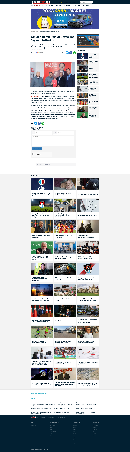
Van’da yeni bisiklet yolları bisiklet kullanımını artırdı (86, 342)
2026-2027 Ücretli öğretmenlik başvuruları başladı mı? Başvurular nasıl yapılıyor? (41, 363)
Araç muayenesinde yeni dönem (92, 89)
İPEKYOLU (88, 5)
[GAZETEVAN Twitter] (45, 449)
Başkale (74, 427)
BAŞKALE (53, 5)
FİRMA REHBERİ (57, 2)
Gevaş (74, 437)
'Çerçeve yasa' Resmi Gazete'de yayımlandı (88, 363)
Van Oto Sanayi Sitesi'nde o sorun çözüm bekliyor (63, 342)
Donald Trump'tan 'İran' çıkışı (64, 321)
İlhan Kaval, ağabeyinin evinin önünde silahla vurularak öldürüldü (93, 82)
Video (94, 427)
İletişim (94, 435)
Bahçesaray (75, 425)
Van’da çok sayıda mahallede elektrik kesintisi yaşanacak (41, 299)
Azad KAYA (55, 417)
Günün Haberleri (53, 431)
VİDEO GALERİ (73, 2)
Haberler (33, 31)
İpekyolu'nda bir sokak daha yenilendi (84, 402)
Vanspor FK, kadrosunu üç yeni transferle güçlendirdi (87, 278)
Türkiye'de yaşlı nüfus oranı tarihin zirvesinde (93, 63)
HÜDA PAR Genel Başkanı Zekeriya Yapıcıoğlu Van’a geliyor (92, 115)
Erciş (74, 435)
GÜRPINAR (68, 5)
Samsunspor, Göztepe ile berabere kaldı (63, 363)
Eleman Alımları (53, 425)
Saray (74, 441)
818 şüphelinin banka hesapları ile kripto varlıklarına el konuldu (42, 384)
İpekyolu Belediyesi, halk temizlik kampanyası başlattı (86, 405)
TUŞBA (83, 5)
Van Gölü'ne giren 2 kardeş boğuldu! (61, 412)
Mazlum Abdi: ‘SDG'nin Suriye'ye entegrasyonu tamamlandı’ (39, 278)
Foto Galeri (95, 425)
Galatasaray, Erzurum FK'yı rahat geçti (93, 102)
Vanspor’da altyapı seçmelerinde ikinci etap (39, 342)
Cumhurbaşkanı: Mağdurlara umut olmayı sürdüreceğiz (41, 320)
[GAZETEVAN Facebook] (47, 449)
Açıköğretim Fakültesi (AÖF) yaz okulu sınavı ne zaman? (93, 56)
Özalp (74, 443)
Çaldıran (74, 429)
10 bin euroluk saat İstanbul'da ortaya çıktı (64, 278)
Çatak (74, 431)
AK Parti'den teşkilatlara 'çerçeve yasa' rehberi (85, 257)
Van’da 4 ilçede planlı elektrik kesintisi (62, 402)
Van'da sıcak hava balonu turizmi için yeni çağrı (41, 402)
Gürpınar (74, 439)
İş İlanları (95, 429)
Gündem (33, 398)
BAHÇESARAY (47, 5)
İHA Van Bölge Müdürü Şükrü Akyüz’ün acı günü (86, 408)
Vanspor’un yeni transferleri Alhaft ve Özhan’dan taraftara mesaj (93, 76)
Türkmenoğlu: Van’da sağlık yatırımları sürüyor (63, 257)
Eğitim (51, 435)
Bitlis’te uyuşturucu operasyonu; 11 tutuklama (92, 109)
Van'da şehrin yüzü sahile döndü (63, 299)
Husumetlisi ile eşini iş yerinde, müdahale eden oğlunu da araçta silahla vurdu (87, 321)
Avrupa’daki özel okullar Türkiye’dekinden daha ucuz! (87, 299)
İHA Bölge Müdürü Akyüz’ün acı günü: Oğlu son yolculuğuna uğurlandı (41, 413)
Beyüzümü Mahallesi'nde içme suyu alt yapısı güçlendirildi (87, 384)
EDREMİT (74, 5)
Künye (94, 433)
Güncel (51, 433)
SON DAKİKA (37, 5)
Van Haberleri (33, 425)
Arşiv (94, 431)
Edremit (74, 433)
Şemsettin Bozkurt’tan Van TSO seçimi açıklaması (62, 409)
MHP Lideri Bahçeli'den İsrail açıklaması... (92, 95)
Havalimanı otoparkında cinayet (93, 69)
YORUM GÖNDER (37, 148)
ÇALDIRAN (58, 5)
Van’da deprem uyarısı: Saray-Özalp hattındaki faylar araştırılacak (64, 405)
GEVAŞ (37, 31)
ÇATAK (63, 5)
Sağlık (51, 429)
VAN (42, 5)
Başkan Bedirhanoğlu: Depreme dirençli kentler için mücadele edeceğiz (65, 384)
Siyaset (51, 427)
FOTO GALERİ (65, 2)
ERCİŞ (79, 5)
